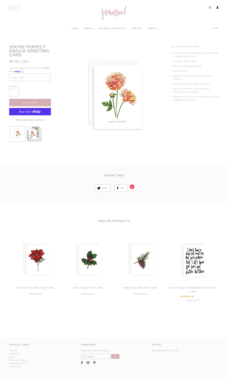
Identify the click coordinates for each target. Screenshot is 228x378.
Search (13, 350)
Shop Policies (17, 363)
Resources (15, 366)
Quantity (14, 86)
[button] (187, 296)
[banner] (114, 13)
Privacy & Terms (18, 360)
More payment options (30, 119)
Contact (13, 353)
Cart (215, 28)
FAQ (11, 357)
